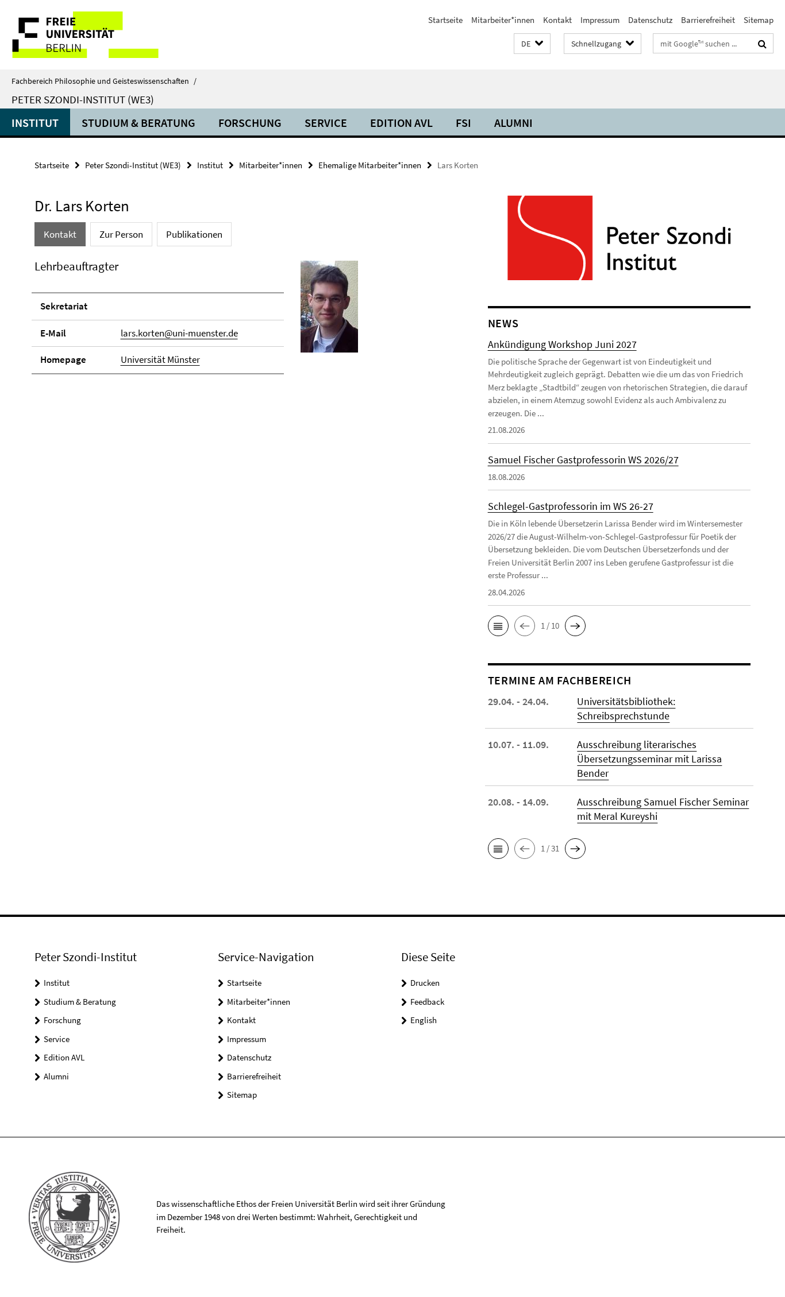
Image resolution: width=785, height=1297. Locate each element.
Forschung (250, 122)
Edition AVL (401, 122)
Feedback (427, 1001)
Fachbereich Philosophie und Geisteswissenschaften (104, 81)
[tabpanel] (239, 322)
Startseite (445, 19)
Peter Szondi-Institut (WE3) (82, 99)
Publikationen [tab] (194, 234)
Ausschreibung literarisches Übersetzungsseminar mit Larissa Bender (649, 759)
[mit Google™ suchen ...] (762, 43)
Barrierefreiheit (708, 19)
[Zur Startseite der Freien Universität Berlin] (96, 34)
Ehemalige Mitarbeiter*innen (369, 165)
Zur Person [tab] (121, 234)
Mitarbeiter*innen (502, 19)
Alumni (513, 122)
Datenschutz (650, 19)
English (423, 1020)
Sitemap (759, 19)
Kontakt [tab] (60, 234)
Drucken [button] (425, 982)
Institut (35, 122)
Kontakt (557, 19)
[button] (532, 44)
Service (326, 122)
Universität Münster (160, 359)
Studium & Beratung (138, 122)
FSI (463, 122)
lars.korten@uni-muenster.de (179, 333)
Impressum (599, 19)
